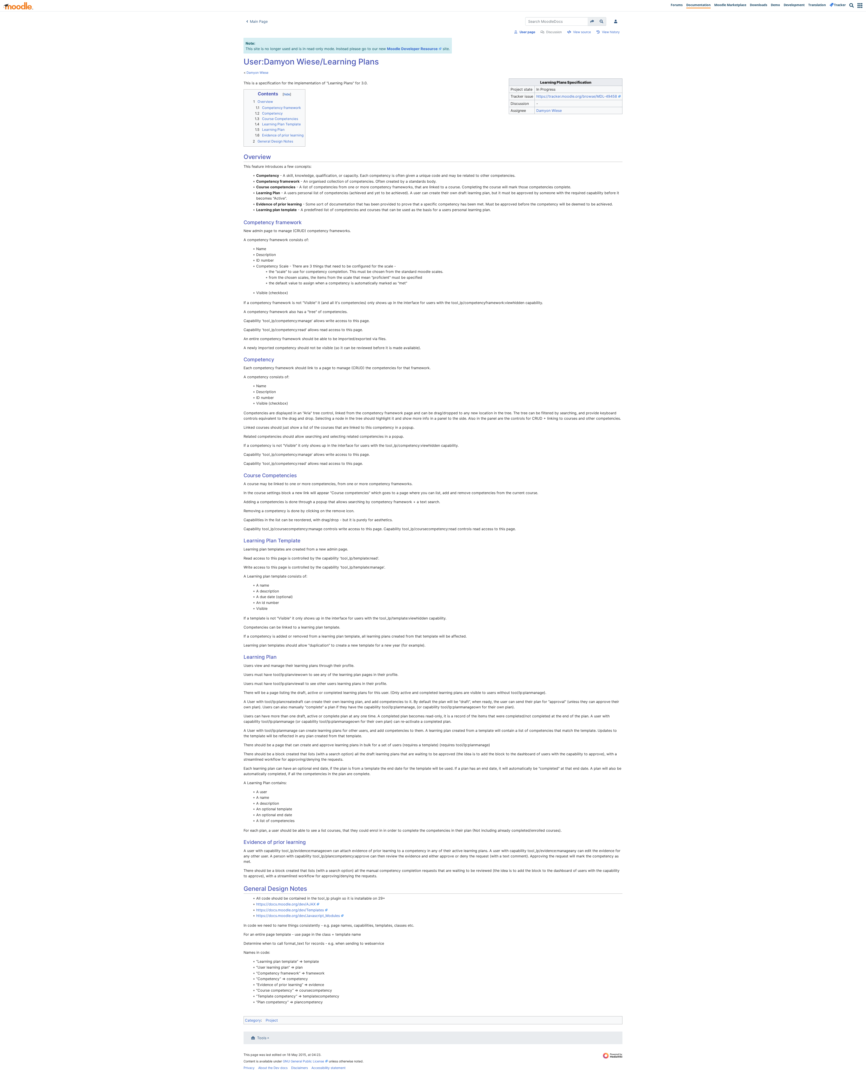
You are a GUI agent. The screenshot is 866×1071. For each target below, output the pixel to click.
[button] (860, 5)
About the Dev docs (273, 1068)
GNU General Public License (303, 1061)
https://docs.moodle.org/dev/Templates (290, 910)
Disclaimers (299, 1068)
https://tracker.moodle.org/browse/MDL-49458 (576, 96)
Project (272, 1020)
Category (253, 1020)
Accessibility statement (328, 1068)
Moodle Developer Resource (412, 48)
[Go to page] (592, 21)
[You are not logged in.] (616, 21)
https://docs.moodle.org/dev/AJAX (286, 904)
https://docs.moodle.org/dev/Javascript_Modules (298, 915)
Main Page (259, 21)
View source (582, 32)
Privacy (249, 1068)
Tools (261, 1038)
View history (611, 32)
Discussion (554, 32)
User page (527, 32)
